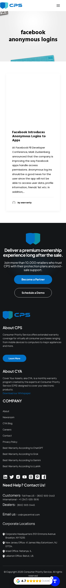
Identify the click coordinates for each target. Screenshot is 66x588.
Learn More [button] (14, 358)
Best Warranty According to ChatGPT (23, 447)
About (6, 411)
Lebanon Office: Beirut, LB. (19, 555)
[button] (58, 5)
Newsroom (8, 417)
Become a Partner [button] (33, 279)
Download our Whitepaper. (17, 393)
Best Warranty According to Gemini (22, 460)
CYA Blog (7, 423)
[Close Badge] (51, 578)
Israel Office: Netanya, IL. (18, 550)
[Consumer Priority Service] (11, 5)
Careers (7, 429)
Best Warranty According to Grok (20, 454)
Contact (7, 435)
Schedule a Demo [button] (33, 292)
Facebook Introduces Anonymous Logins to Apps (29, 136)
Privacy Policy (10, 441)
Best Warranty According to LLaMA (21, 466)
